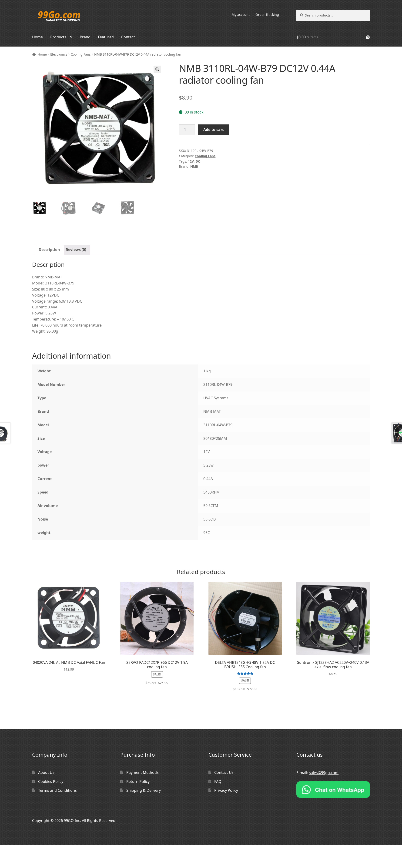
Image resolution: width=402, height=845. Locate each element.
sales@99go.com (323, 772)
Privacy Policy (226, 790)
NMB (194, 166)
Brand (85, 37)
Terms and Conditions (57, 790)
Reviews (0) (76, 249)
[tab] (49, 250)
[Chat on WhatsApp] (333, 789)
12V (191, 161)
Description (49, 249)
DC (198, 161)
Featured (106, 37)
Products (58, 37)
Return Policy (138, 781)
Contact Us (224, 772)
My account (241, 14)
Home (37, 37)
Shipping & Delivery (143, 790)
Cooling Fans (81, 54)
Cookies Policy (50, 781)
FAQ (217, 781)
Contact (128, 37)
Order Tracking (267, 14)
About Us (46, 772)
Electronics (58, 54)
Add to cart (213, 129)
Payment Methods (142, 772)
